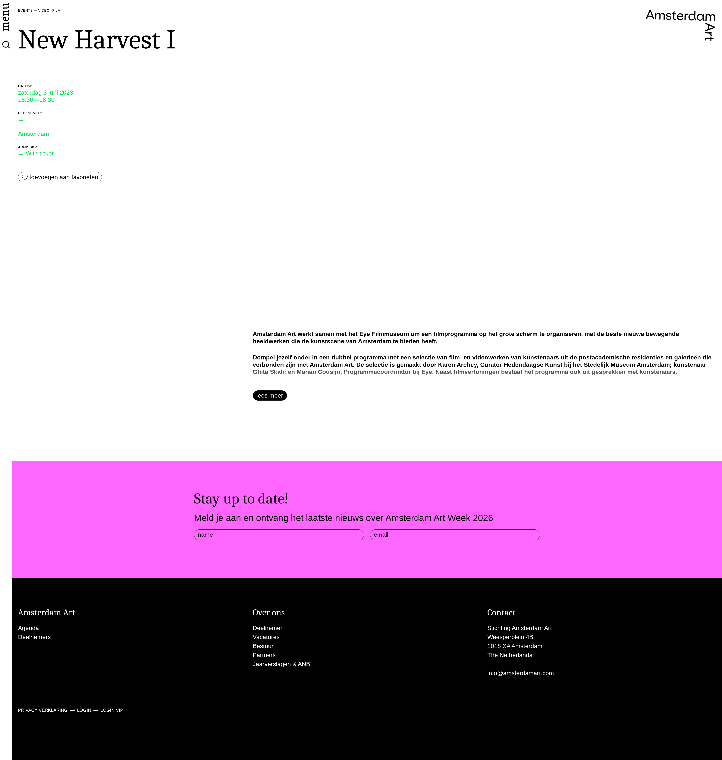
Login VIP (111, 710)
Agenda (28, 628)
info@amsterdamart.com (520, 673)
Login (84, 710)
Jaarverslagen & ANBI (282, 664)
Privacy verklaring (43, 710)
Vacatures (266, 637)
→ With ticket (36, 153)
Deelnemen (268, 628)
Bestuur (263, 646)
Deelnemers (34, 637)
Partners (264, 655)
